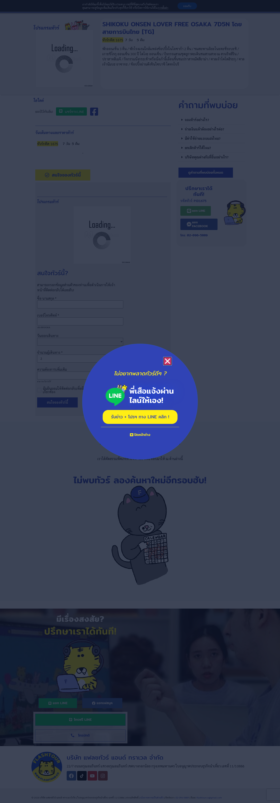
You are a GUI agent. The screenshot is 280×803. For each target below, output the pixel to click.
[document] (140, 401)
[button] (167, 361)
